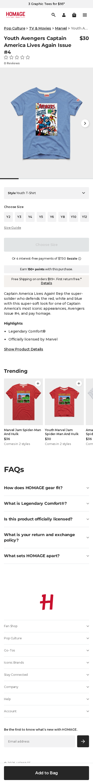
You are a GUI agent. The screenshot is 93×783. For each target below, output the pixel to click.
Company (11, 687)
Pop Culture (14, 28)
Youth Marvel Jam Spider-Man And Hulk (62, 432)
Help (7, 699)
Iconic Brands (14, 662)
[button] (74, 14)
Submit (83, 741)
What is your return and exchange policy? (39, 537)
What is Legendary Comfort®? (35, 503)
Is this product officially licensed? (38, 519)
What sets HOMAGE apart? (32, 555)
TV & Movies (40, 28)
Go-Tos (9, 650)
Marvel (61, 28)
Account (10, 711)
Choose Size (46, 244)
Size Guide (12, 228)
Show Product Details (23, 349)
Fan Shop (10, 626)
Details (46, 283)
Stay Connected (16, 675)
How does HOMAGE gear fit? (33, 487)
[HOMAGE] (15, 15)
